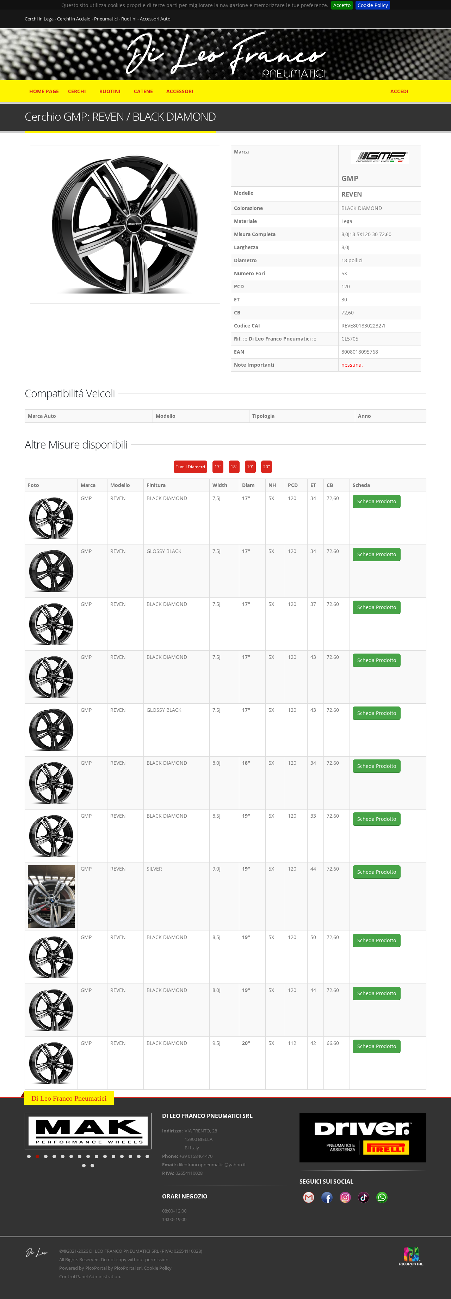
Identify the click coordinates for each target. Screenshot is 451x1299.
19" (250, 467)
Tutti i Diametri (190, 467)
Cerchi (77, 91)
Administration (104, 1276)
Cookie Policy (373, 5)
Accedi (399, 91)
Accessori (179, 91)
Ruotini (110, 91)
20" (266, 467)
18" (234, 467)
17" (218, 467)
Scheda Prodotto (376, 501)
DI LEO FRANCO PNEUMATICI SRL (124, 1251)
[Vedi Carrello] (421, 87)
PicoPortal (96, 1268)
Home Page (44, 91)
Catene (143, 91)
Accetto (342, 5)
